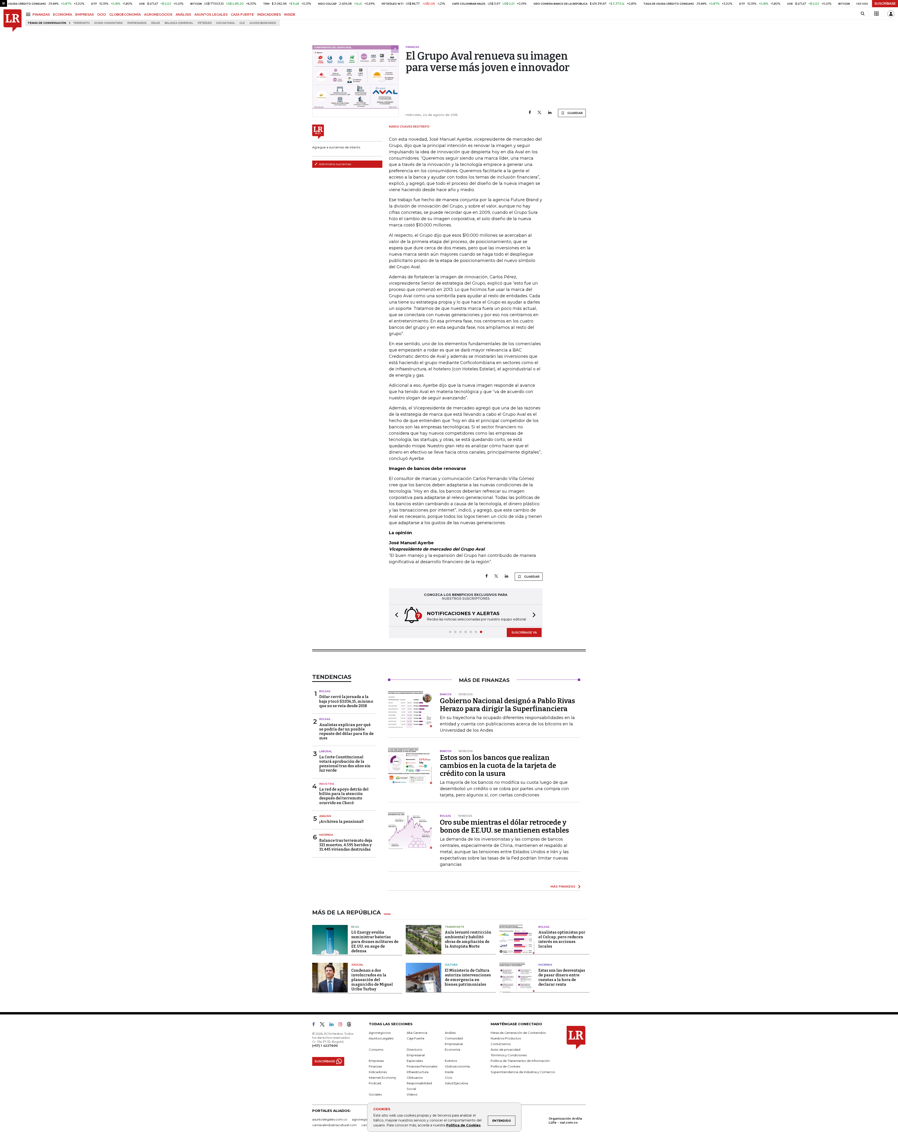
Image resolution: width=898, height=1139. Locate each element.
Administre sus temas (334, 164)
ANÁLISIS (183, 14)
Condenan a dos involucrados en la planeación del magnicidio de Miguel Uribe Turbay (372, 979)
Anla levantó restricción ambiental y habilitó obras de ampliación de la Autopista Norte (468, 939)
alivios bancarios (263, 23)
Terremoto (81, 23)
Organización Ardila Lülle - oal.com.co (565, 1120)
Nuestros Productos (506, 1038)
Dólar (155, 23)
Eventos (451, 1061)
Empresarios (136, 23)
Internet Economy (382, 1077)
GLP (242, 23)
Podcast (375, 1083)
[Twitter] (539, 113)
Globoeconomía (457, 1066)
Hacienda (326, 834)
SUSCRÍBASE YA (524, 632)
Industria (326, 783)
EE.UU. (355, 926)
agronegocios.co (365, 1119)
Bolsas (324, 691)
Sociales (375, 1094)
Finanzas (375, 1066)
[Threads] (351, 1025)
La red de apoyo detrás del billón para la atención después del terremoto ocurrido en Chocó (344, 796)
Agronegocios (380, 1033)
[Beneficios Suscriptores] (876, 13)
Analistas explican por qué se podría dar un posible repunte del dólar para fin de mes (346, 732)
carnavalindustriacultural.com (334, 1125)
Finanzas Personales (422, 1066)
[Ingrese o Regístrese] (890, 13)
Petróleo (205, 23)
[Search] (862, 13)
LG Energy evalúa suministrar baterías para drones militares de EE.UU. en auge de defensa (374, 941)
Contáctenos (501, 1044)
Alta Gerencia (417, 1033)
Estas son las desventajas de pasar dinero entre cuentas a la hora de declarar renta (561, 977)
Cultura (451, 964)
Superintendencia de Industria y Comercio (523, 1072)
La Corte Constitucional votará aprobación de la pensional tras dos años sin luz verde (344, 764)
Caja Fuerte (415, 1038)
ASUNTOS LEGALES (211, 14)
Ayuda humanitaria (108, 23)
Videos (412, 1094)
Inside (449, 1072)
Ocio (448, 1077)
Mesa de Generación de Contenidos (518, 1033)
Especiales (415, 1061)
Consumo (376, 1049)
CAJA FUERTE (242, 14)
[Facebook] (530, 113)
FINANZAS (41, 14)
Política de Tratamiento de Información (520, 1061)
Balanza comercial (179, 23)
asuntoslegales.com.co (329, 1119)
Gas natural (225, 23)
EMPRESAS (84, 14)
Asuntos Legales (381, 1038)
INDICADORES (269, 14)
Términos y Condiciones (509, 1055)
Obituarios (415, 1077)
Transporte (454, 926)
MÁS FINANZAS (562, 886)
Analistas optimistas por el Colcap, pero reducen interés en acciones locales (561, 939)
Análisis (325, 816)
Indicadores (378, 1072)
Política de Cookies (463, 1125)
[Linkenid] (333, 1025)
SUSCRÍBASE (885, 3)
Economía (452, 1049)
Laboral (325, 751)
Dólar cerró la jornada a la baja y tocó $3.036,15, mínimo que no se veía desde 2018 (346, 701)
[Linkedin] (549, 113)
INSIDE (289, 14)
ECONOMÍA (62, 14)
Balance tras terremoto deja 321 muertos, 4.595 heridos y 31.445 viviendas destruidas (345, 845)
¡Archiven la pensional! (341, 821)
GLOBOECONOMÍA (125, 14)
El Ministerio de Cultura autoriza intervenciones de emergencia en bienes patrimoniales (468, 977)
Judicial (357, 964)
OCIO (101, 14)
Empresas (376, 1061)
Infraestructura (417, 1072)
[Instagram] (342, 1025)
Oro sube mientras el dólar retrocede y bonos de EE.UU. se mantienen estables (504, 826)
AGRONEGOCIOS (158, 14)
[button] (395, 615)
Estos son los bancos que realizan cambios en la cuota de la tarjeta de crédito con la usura (498, 765)
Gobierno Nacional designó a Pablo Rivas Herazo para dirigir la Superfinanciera (507, 705)
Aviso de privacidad (505, 1049)
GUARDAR (575, 113)
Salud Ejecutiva (456, 1083)
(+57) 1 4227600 (325, 1045)
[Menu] (29, 14)
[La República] (13, 20)
